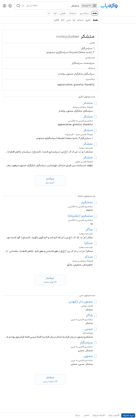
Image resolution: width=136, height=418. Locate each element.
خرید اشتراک (128, 415)
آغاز (62, 20)
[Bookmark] (95, 103)
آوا (74, 20)
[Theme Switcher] (10, 6)
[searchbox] (58, 5)
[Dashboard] (4, 6)
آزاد (55, 13)
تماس (86, 415)
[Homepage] (109, 6)
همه (94, 13)
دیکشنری (84, 13)
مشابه (80, 20)
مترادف (72, 13)
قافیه (56, 20)
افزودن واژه (114, 415)
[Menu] (94, 5)
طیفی (63, 13)
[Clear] (23, 5)
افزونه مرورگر (99, 415)
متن (68, 20)
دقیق (88, 20)
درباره (77, 415)
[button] (18, 5)
